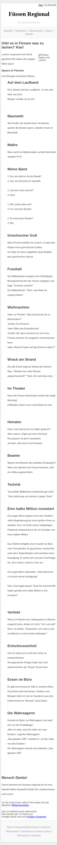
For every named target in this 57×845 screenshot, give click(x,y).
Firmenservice (27, 831)
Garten (39, 831)
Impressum (35, 835)
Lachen (47, 831)
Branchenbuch (36, 30)
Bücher (49, 30)
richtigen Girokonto (36, 816)
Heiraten (29, 34)
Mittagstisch (20, 30)
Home (10, 827)
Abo (41, 5)
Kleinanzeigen (12, 831)
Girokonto (45, 827)
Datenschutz (23, 835)
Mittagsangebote (20, 805)
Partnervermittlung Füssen (26, 827)
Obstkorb (8, 30)
